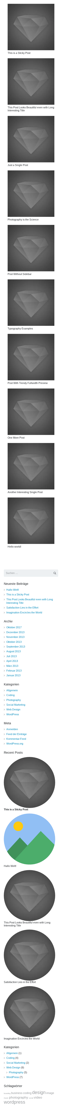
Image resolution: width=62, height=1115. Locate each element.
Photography (13, 700)
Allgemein (12, 690)
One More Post (16, 437)
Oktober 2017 (14, 627)
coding (27, 1093)
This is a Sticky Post (19, 53)
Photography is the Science (23, 219)
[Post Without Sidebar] (31, 248)
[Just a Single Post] (31, 139)
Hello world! (14, 546)
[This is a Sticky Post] (31, 27)
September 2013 (15, 646)
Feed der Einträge (16, 734)
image (50, 1093)
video (38, 1097)
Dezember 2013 (15, 632)
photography (18, 1097)
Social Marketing (15, 704)
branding (7, 1093)
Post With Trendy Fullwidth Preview (28, 383)
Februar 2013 (14, 670)
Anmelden (12, 729)
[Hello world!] (31, 520)
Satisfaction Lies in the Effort (22, 607)
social (31, 1098)
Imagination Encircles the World (24, 612)
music (6, 1098)
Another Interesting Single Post (25, 492)
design (39, 1092)
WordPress (12, 714)
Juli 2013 (11, 656)
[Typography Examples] (31, 302)
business (16, 1093)
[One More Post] (31, 412)
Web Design (13, 709)
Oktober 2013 (14, 642)
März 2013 (12, 666)
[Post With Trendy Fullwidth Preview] (31, 357)
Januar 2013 (13, 675)
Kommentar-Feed (16, 739)
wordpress (14, 1102)
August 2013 (13, 651)
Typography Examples (20, 328)
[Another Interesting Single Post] (31, 466)
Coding (10, 695)
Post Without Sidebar (19, 274)
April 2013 (12, 661)
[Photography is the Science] (31, 193)
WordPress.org (14, 743)
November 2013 (15, 637)
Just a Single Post (18, 165)
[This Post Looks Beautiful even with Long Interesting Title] (31, 81)
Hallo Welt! (12, 589)
